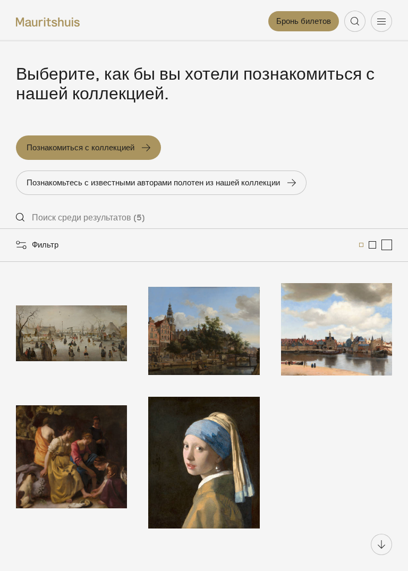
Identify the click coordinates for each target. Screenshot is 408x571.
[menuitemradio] (361, 245)
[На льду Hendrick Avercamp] (71, 329)
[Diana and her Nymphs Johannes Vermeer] (71, 463)
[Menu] (381, 21)
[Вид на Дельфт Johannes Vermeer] (336, 329)
